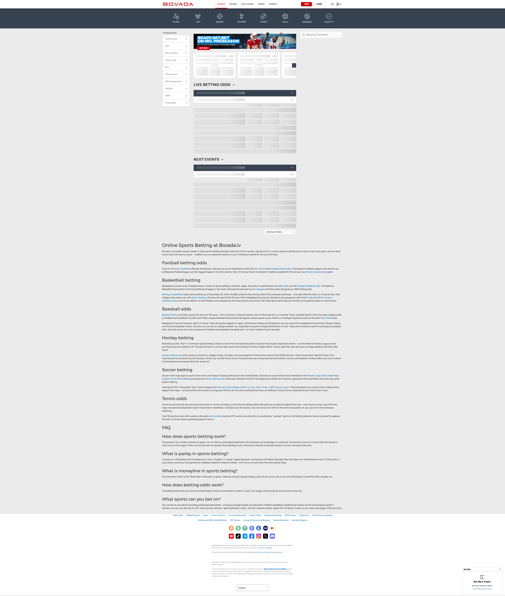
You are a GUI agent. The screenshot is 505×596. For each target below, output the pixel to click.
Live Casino (247, 4)
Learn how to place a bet (482, 589)
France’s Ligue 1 (282, 387)
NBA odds (284, 286)
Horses (273, 4)
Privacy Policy (255, 515)
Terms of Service (218, 515)
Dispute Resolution (281, 520)
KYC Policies (235, 520)
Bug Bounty (304, 515)
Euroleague (258, 289)
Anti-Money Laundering (322, 515)
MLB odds (326, 318)
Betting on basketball (172, 294)
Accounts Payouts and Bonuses (256, 520)
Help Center (178, 515)
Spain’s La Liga (247, 387)
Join (306, 4)
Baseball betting (170, 315)
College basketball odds (308, 286)
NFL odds (259, 269)
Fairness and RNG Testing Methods (212, 520)
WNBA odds (307, 297)
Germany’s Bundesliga (228, 387)
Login (319, 4)
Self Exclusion (290, 515)
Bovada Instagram (299, 520)
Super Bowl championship (314, 272)
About (205, 515)
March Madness (199, 297)
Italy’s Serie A (262, 387)
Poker (261, 4)
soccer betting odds (215, 379)
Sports (221, 4)
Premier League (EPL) (317, 375)
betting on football (180, 269)
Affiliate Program (193, 515)
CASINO (233, 4)
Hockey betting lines (172, 355)
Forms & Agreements (237, 515)
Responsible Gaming (272, 515)
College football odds (281, 269)
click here (268, 548)
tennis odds (215, 416)
